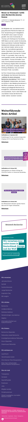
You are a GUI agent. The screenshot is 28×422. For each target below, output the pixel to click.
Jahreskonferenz (6, 281)
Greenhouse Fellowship (8, 344)
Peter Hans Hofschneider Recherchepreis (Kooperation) (10, 363)
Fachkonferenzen (6, 287)
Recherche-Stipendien (8, 332)
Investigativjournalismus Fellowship (12, 338)
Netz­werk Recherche (15, 20)
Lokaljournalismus (6, 309)
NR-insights (5, 296)
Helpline (3, 318)
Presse (3, 24)
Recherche (4, 306)
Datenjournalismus (7, 312)
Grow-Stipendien (6, 341)
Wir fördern (5, 328)
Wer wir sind (5, 370)
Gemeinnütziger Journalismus (10, 315)
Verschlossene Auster (8, 357)
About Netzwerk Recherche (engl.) (9, 418)
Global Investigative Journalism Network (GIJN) (10, 396)
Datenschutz (4, 416)
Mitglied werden (6, 389)
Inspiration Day (6, 293)
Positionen (4, 383)
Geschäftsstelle (6, 380)
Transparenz (5, 374)
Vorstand (4, 377)
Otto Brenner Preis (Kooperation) (11, 360)
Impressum (10, 416)
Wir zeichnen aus (7, 350)
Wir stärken (5, 302)
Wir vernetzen (6, 277)
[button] (2, 419)
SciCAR (3, 284)
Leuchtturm (4, 354)
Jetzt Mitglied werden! (10, 254)
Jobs (2, 386)
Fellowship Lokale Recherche (10, 335)
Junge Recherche (6, 290)
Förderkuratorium (6, 392)
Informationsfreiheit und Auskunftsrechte (8, 322)
